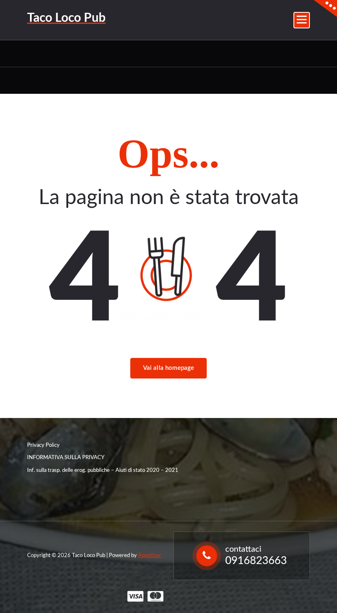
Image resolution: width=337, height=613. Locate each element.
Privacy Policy (43, 445)
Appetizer (149, 555)
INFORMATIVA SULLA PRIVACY (65, 457)
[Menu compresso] (301, 20)
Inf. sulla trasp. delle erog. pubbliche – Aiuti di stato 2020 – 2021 (102, 470)
